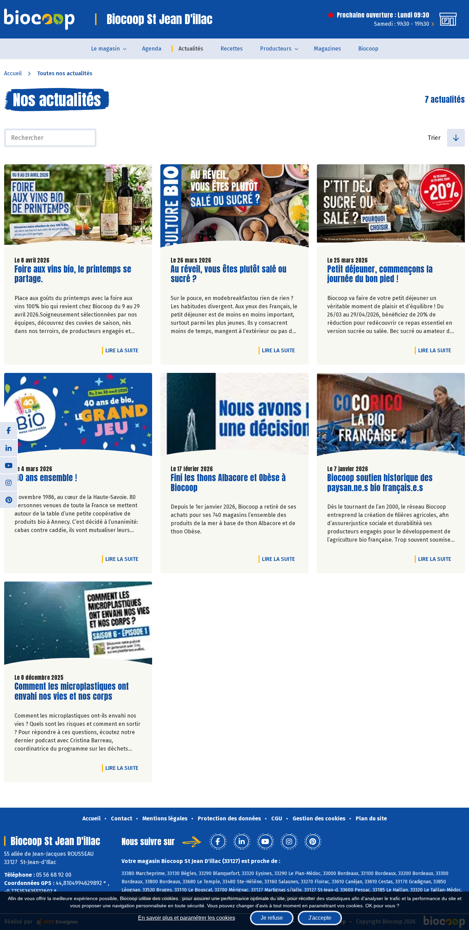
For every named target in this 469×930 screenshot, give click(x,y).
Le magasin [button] (105, 48)
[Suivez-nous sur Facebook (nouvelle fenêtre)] (8, 430)
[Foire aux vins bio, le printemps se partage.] (78, 207)
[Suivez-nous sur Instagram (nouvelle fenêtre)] (8, 482)
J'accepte (319, 918)
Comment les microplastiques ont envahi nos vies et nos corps (71, 691)
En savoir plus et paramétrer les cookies (186, 918)
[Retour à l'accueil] (39, 19)
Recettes (231, 48)
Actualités (191, 48)
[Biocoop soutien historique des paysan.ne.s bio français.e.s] (391, 416)
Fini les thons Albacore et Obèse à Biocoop (228, 483)
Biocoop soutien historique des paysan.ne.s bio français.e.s (380, 483)
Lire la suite (123, 350)
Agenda (151, 48)
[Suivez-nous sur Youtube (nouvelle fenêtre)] (8, 465)
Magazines (327, 48)
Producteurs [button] (275, 48)
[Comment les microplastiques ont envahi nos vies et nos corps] (78, 625)
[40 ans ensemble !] (78, 416)
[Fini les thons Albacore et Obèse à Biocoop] (234, 416)
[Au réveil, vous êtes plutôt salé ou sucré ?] (234, 207)
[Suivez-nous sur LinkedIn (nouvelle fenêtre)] (8, 447)
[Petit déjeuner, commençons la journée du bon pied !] (391, 207)
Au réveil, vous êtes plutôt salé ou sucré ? (228, 274)
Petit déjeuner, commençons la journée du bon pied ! (380, 274)
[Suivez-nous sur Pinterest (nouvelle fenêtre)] (8, 499)
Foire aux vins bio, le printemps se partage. (72, 274)
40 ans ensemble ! (45, 478)
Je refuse (272, 918)
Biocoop (368, 48)
